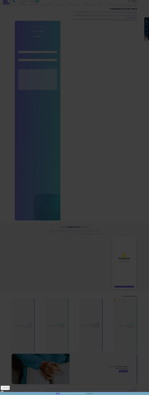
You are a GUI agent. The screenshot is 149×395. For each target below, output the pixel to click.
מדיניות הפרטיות (66, 393)
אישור (58, 393)
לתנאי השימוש (71, 393)
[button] (9, 389)
